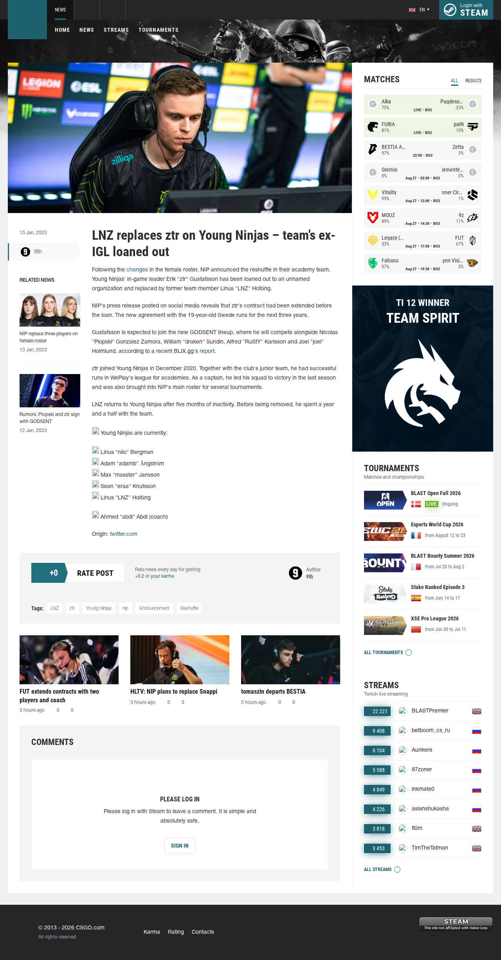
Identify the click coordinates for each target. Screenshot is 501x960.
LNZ (54, 608)
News (60, 10)
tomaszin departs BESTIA (273, 691)
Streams (116, 30)
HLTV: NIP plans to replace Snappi (173, 691)
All (454, 80)
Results (473, 80)
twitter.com (123, 534)
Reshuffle (189, 608)
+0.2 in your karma (154, 576)
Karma (152, 932)
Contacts (203, 932)
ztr (72, 608)
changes (137, 270)
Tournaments (159, 30)
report (207, 351)
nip (125, 608)
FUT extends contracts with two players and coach (59, 696)
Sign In (180, 845)
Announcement (154, 608)
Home (62, 30)
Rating (176, 932)
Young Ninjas (99, 608)
